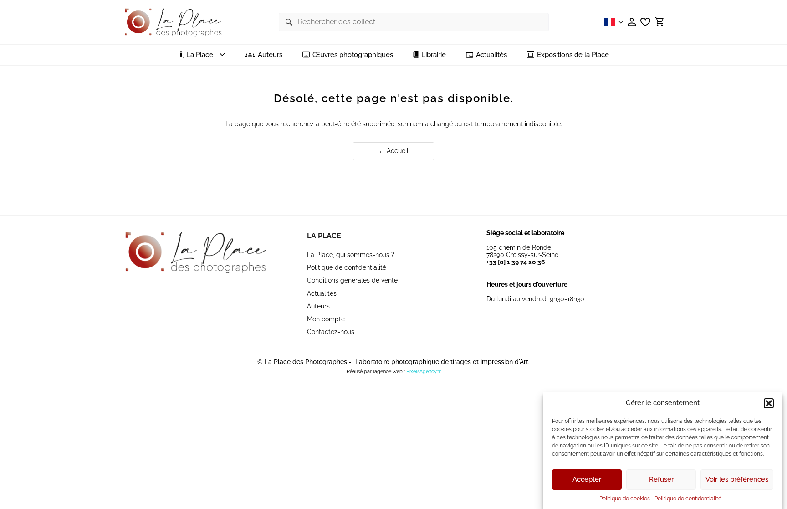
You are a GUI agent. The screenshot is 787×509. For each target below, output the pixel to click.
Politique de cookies (624, 498)
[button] (768, 403)
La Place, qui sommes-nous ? (350, 254)
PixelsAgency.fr (423, 372)
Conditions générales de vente (352, 280)
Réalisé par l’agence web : (376, 372)
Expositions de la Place (573, 55)
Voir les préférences (736, 480)
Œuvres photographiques (352, 55)
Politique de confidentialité (687, 498)
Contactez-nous (330, 331)
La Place (324, 235)
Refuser (661, 480)
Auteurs (270, 55)
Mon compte (326, 319)
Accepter (586, 480)
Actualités (491, 55)
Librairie (433, 55)
